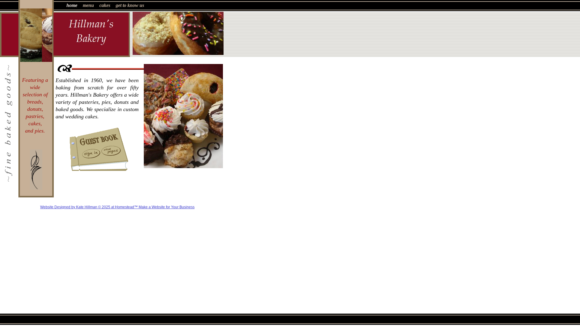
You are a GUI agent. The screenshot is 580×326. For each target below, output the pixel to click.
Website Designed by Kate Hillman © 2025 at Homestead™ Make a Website (102, 207)
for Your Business (180, 207)
